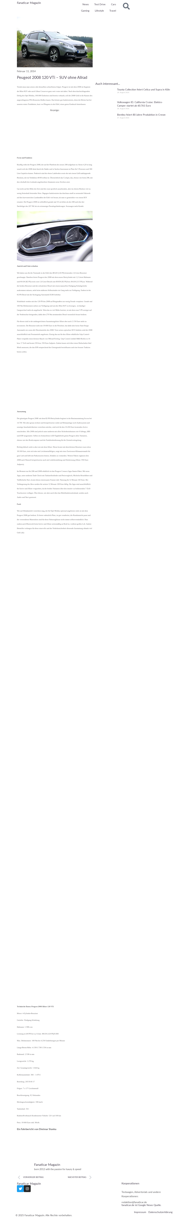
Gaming (85, 11)
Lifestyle (99, 11)
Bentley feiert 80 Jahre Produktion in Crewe (141, 115)
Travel (112, 11)
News (85, 4)
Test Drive (100, 4)
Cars (113, 4)
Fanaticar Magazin (29, 2)
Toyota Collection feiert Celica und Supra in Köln (143, 89)
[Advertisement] (55, 131)
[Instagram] (27, 1188)
